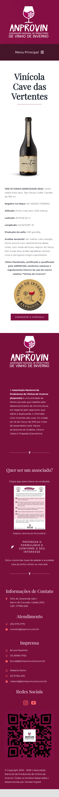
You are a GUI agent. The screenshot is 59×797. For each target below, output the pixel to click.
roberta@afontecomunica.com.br (28, 681)
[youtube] (33, 702)
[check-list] (29, 486)
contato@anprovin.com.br (24, 629)
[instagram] (25, 702)
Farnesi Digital (33, 782)
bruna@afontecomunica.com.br (27, 661)
